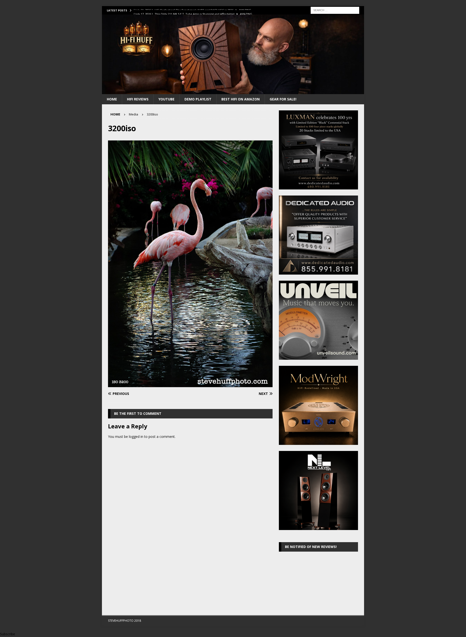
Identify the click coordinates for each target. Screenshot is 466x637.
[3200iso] (190, 384)
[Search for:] (335, 10)
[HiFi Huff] (233, 91)
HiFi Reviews (138, 99)
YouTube (166, 99)
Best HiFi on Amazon (240, 99)
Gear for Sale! (283, 99)
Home (112, 99)
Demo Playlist (197, 99)
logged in (136, 436)
